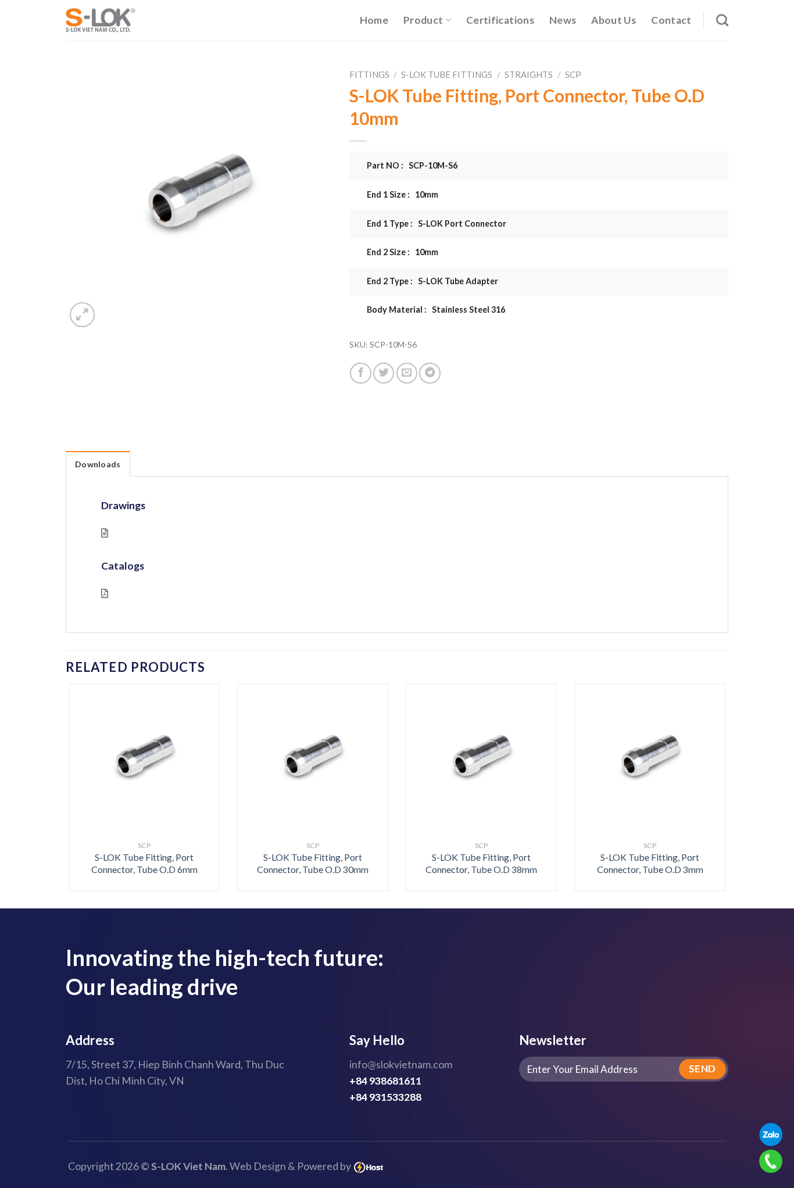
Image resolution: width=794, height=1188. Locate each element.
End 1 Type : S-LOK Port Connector (436, 223)
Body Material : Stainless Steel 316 (436, 309)
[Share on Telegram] (429, 373)
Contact (671, 20)
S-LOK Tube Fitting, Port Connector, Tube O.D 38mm (481, 863)
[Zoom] (82, 314)
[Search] (722, 20)
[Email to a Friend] (406, 373)
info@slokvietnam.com (400, 1064)
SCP (573, 74)
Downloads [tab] (98, 464)
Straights (529, 74)
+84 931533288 (385, 1097)
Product (423, 20)
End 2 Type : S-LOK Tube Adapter (432, 281)
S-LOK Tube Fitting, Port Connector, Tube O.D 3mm (650, 863)
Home (374, 20)
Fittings (369, 74)
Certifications (500, 20)
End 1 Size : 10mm (402, 194)
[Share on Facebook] (360, 373)
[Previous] (87, 762)
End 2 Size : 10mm (402, 252)
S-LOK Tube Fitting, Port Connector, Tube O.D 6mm (144, 863)
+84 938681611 (385, 1081)
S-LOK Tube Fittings (446, 74)
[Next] (706, 762)
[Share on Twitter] (383, 373)
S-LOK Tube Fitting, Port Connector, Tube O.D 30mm (313, 863)
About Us (613, 20)
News (562, 20)
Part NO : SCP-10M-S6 (412, 165)
